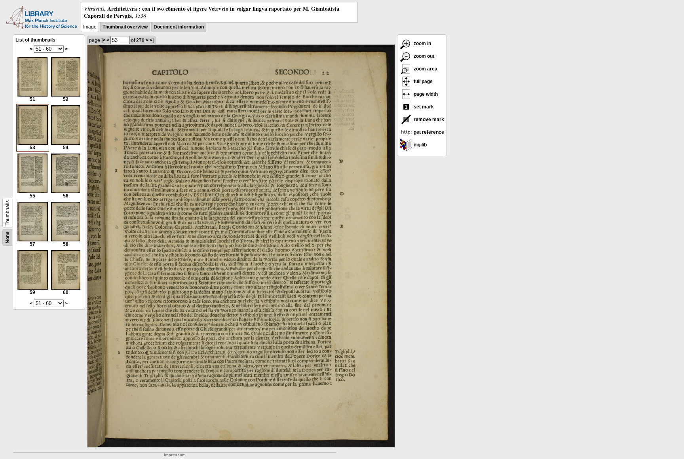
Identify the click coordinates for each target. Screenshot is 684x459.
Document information (179, 27)
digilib (419, 145)
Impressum (175, 455)
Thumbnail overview (125, 27)
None (7, 237)
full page (422, 81)
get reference (428, 132)
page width (425, 94)
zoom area (424, 69)
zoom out (423, 56)
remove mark (428, 119)
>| (152, 40)
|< (103, 40)
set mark (423, 107)
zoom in (421, 43)
